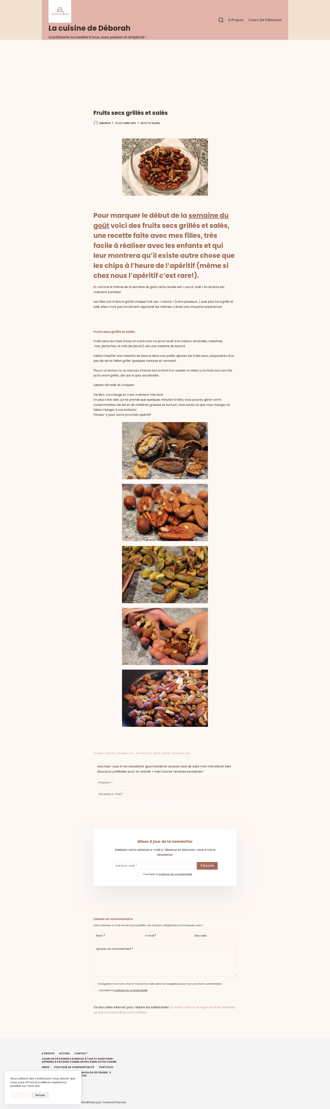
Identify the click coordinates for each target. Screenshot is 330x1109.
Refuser (40, 1095)
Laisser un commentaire (115, 1001)
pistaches (110, 753)
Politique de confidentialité (74, 1067)
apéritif (156, 753)
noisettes (98, 753)
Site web (200, 936)
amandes (122, 753)
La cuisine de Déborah (89, 28)
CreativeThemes (114, 1102)
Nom (100, 936)
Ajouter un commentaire (114, 949)
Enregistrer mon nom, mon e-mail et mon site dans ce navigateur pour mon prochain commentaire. (160, 984)
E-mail (150, 936)
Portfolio (106, 1067)
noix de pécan (143, 753)
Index (45, 1067)
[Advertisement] (165, 68)
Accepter (20, 1095)
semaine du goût (180, 753)
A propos (235, 20)
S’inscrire (207, 866)
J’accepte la (167, 874)
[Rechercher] (220, 20)
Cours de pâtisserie (264, 20)
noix (131, 753)
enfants (166, 753)
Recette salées (150, 123)
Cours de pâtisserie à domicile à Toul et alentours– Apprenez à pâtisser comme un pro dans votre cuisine (79, 1060)
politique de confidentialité (175, 874)
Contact (80, 1053)
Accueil (64, 1053)
